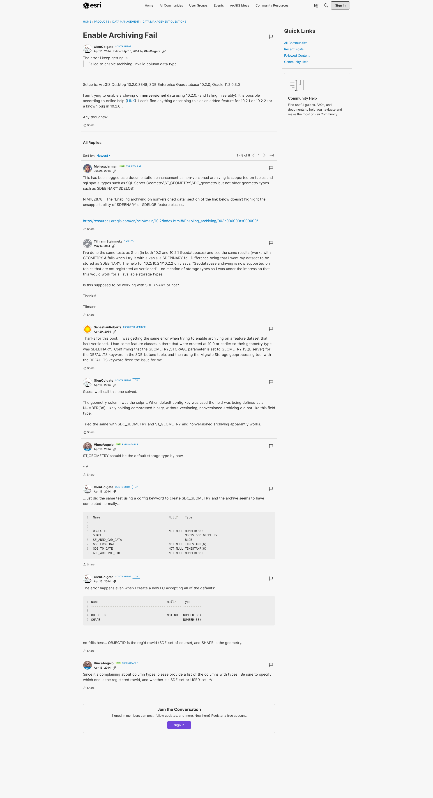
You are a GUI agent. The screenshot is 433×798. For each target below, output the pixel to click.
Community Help (296, 62)
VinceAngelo (104, 444)
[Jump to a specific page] (271, 155)
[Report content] (271, 37)
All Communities (295, 43)
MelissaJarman (105, 166)
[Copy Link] (164, 51)
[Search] (326, 5)
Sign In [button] (179, 725)
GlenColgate (103, 47)
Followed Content (297, 55)
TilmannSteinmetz (108, 241)
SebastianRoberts (107, 327)
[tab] (92, 142)
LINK (131, 100)
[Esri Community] (92, 5)
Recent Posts (294, 49)
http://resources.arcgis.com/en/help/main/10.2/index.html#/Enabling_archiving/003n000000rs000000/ (170, 221)
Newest (102, 156)
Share (88, 125)
